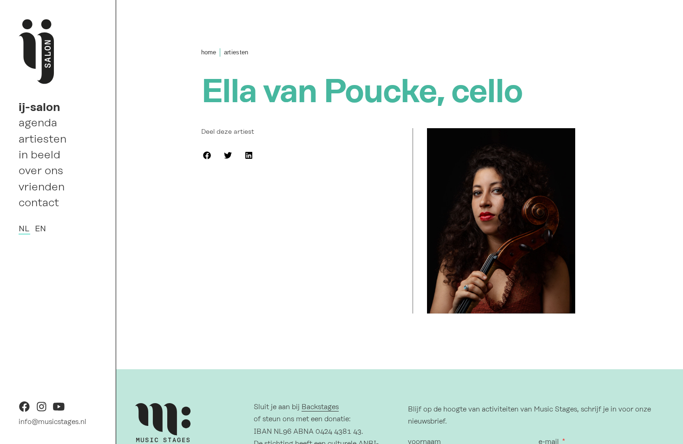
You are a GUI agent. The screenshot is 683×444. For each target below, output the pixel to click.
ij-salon (39, 107)
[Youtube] (58, 409)
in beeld (39, 155)
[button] (207, 155)
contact (39, 202)
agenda (38, 123)
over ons (41, 170)
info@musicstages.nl (52, 422)
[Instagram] (41, 409)
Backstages (320, 407)
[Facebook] (24, 409)
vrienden (42, 187)
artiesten (42, 139)
